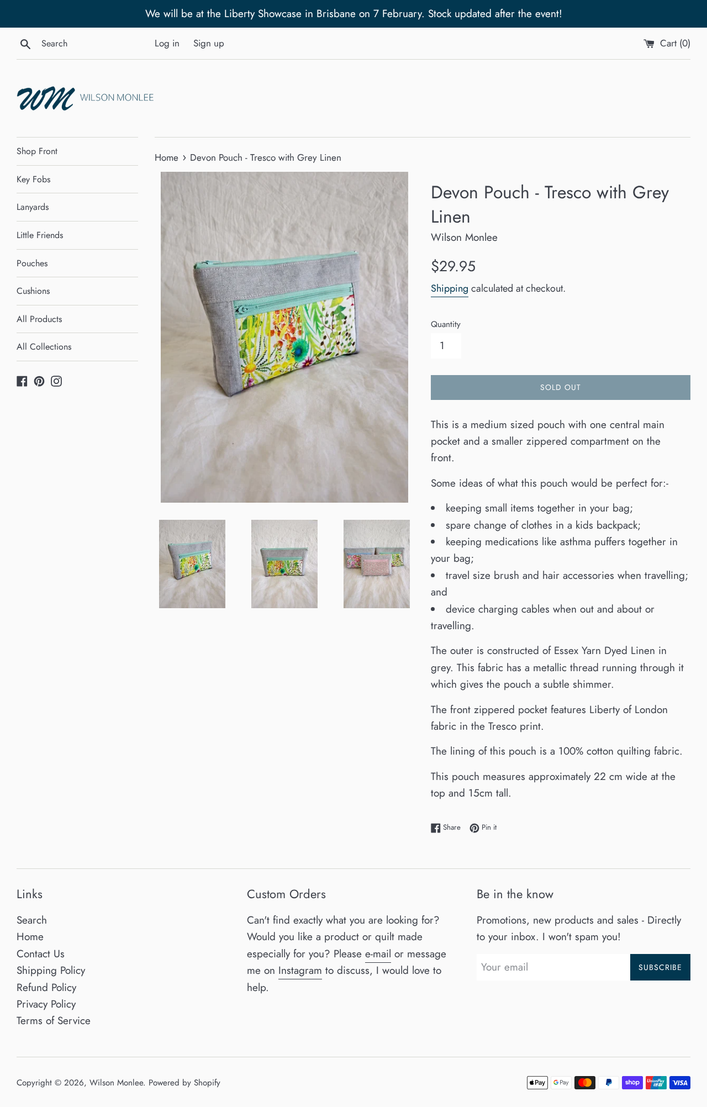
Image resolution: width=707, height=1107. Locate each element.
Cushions (33, 290)
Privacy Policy (46, 1004)
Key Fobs (33, 179)
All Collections (44, 346)
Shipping (449, 288)
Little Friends (40, 235)
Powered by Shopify (184, 1083)
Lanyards (33, 207)
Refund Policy (46, 987)
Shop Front (37, 151)
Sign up (208, 43)
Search (32, 920)
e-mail (378, 953)
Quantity (446, 324)
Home (30, 936)
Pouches (32, 263)
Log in (167, 43)
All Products (39, 319)
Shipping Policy (51, 970)
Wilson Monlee (116, 1083)
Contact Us (41, 953)
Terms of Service (54, 1020)
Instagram (300, 970)
